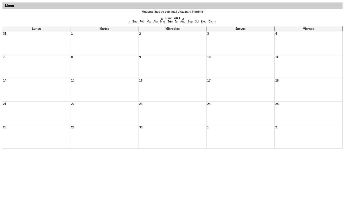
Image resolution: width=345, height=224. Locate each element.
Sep (190, 21)
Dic (210, 21)
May (162, 21)
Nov (203, 21)
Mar (149, 21)
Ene (135, 21)
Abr (155, 21)
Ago (182, 21)
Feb (142, 21)
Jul (176, 21)
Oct (197, 21)
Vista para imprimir (190, 11)
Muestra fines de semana (159, 11)
